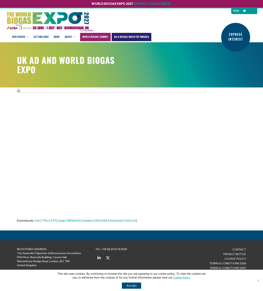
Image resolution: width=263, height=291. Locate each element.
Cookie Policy (181, 277)
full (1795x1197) (46, 220)
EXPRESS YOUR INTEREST (152, 3)
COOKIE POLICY (235, 258)
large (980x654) (69, 220)
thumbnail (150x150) (123, 220)
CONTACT (239, 249)
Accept (131, 285)
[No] (258, 280)
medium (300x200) (94, 220)
